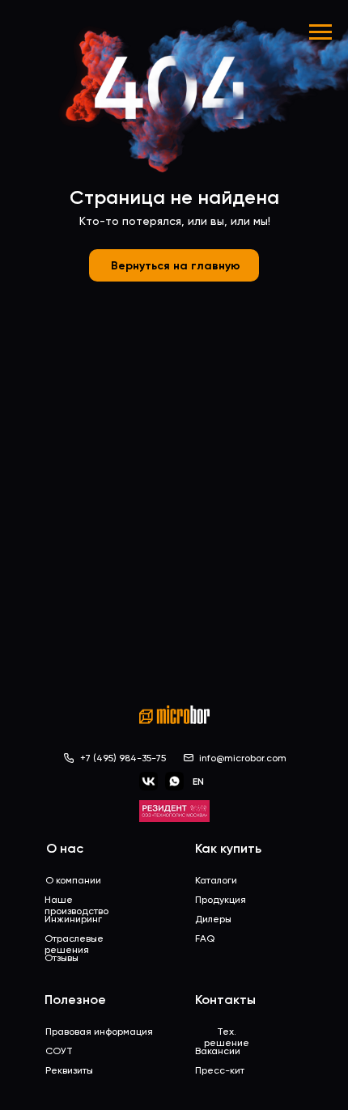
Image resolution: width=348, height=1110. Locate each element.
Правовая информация (99, 1031)
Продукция (220, 899)
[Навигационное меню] (320, 32)
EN (198, 781)
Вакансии (217, 1051)
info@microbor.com (242, 758)
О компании (73, 880)
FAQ (204, 938)
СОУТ (59, 1051)
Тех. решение (226, 1037)
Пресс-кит (219, 1070)
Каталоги (216, 880)
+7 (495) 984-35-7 (120, 758)
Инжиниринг (73, 919)
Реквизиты (69, 1070)
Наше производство (76, 905)
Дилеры (213, 919)
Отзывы (62, 958)
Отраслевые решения (74, 944)
